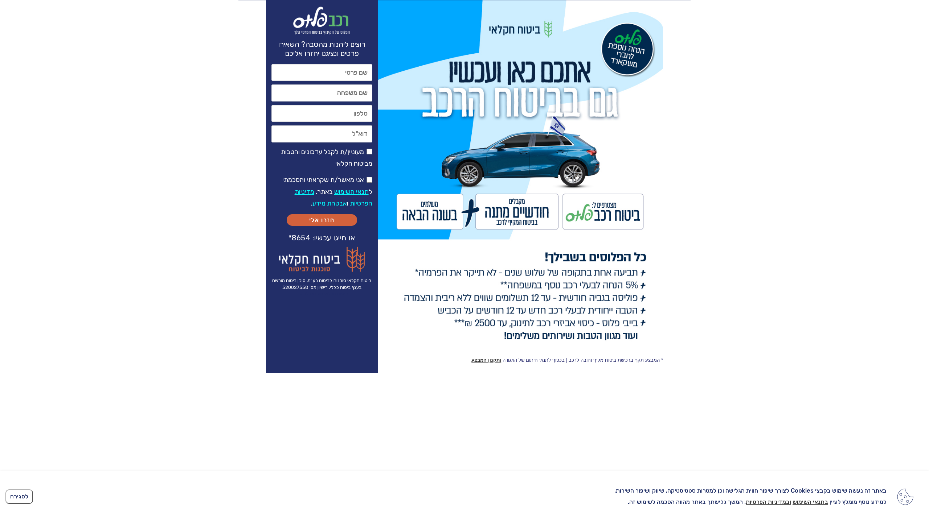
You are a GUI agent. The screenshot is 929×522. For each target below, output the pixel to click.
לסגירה (19, 496)
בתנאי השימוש (810, 501)
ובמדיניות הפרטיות (768, 501)
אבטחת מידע (329, 203)
